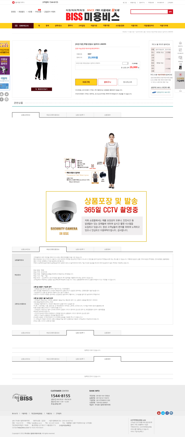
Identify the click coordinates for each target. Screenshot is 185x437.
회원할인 (22, 12)
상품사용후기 (80, 115)
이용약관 (24, 413)
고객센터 (170, 2)
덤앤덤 (13, 12)
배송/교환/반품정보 (53, 115)
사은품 (30, 12)
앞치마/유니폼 (140, 32)
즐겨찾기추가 (19, 2)
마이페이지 (160, 2)
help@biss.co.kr (23, 428)
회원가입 (133, 2)
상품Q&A (107, 115)
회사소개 (15, 413)
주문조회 (151, 2)
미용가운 (131, 32)
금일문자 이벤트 (49, 12)
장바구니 (142, 2)
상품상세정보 (25, 115)
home (125, 32)
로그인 (125, 2)
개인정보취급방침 (36, 413)
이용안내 (49, 413)
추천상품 (38, 12)
